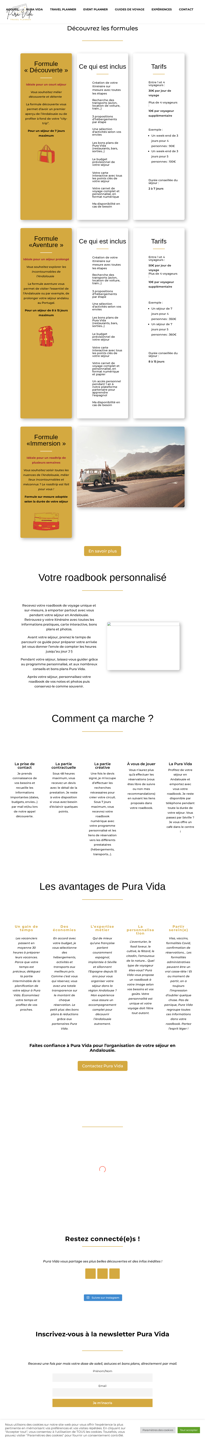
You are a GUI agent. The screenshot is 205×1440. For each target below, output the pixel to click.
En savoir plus (102, 551)
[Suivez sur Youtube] (114, 1273)
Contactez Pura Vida (102, 1066)
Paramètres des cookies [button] (158, 1430)
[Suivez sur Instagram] (102, 1273)
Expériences (162, 9)
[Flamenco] (131, 506)
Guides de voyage (129, 9)
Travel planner (63, 9)
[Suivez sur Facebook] (90, 1273)
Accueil (12, 9)
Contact (186, 9)
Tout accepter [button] (189, 1430)
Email (102, 1386)
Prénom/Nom (102, 1371)
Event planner (95, 9)
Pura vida (34, 9)
